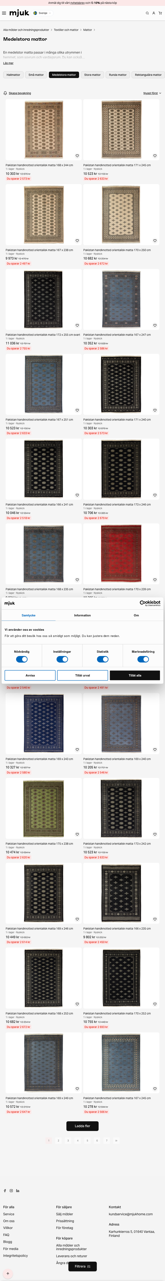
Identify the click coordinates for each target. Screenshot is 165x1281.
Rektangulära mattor (148, 75)
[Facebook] (4, 1190)
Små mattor (36, 75)
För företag (64, 1228)
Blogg (7, 1242)
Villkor (8, 1228)
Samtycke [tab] (29, 615)
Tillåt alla (135, 675)
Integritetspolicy (15, 1256)
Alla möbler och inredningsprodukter (26, 30)
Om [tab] (136, 615)
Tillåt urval (82, 675)
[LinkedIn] (17, 1190)
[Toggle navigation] (4, 13)
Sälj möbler (64, 1214)
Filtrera (80, 1266)
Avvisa (30, 675)
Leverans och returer (71, 1256)
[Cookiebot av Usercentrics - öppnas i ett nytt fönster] (142, 603)
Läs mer (8, 63)
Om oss (8, 1221)
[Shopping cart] (160, 13)
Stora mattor (92, 75)
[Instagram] (11, 1190)
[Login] (154, 13)
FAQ (6, 1235)
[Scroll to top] (8, 1274)
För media (10, 1249)
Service (8, 1214)
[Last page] (116, 1140)
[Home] (19, 13)
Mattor (87, 30)
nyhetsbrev (77, 3)
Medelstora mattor (64, 75)
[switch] (62, 659)
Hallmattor (13, 75)
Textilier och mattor (66, 30)
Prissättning (65, 1221)
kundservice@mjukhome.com (131, 1214)
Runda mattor (118, 75)
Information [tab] (82, 615)
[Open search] (147, 13)
